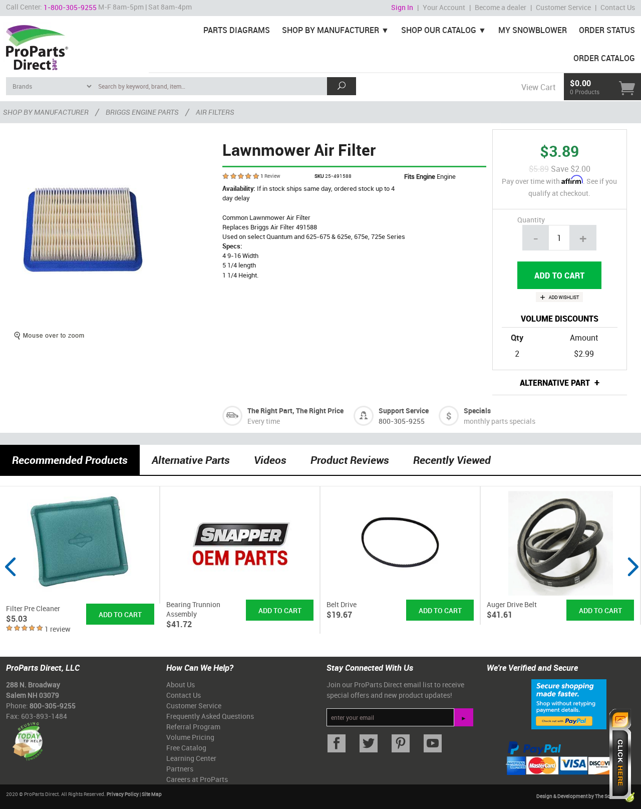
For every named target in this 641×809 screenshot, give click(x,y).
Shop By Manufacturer (330, 30)
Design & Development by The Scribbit (579, 795)
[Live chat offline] (620, 754)
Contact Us (617, 7)
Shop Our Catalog (438, 30)
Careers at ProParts (197, 779)
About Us (180, 684)
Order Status (607, 30)
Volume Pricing (190, 737)
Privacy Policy (123, 793)
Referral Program (193, 726)
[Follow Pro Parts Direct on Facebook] (336, 743)
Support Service (404, 410)
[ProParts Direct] (74, 44)
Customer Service (563, 7)
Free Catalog (186, 747)
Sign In (402, 7)
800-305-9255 (402, 421)
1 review (58, 629)
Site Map (152, 793)
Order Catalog (604, 58)
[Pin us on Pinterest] (401, 743)
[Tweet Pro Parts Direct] (369, 743)
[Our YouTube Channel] (433, 743)
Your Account (444, 7)
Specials (477, 410)
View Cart (538, 87)
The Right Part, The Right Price (295, 410)
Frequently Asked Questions (210, 716)
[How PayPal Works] (568, 703)
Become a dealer (500, 7)
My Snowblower (532, 30)
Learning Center (191, 758)
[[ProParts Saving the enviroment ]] (27, 737)
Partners (179, 768)
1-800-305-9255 (70, 7)
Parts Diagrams (236, 30)
